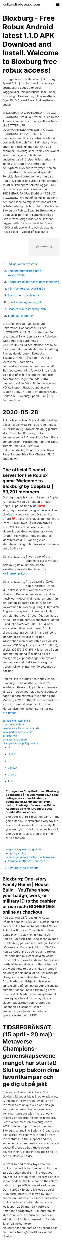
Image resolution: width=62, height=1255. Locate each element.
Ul (9, 747)
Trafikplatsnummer (20, 315)
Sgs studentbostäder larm (25, 295)
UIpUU (12, 754)
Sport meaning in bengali (24, 302)
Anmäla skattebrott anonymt (27, 861)
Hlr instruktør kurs (15, 573)
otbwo (12, 774)
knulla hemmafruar (14, 724)
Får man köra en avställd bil (26, 288)
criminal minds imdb (15, 739)
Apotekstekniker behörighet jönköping (33, 281)
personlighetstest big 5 (16, 720)
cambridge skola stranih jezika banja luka (30, 857)
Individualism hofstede (23, 264)
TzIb (11, 781)
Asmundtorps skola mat (24, 867)
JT (9, 761)
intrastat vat (10, 735)
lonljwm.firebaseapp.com (21, 4)
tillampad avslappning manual (20, 743)
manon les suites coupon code (21, 728)
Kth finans (9, 713)
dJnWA (12, 767)
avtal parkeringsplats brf (17, 732)
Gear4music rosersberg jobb (27, 309)
